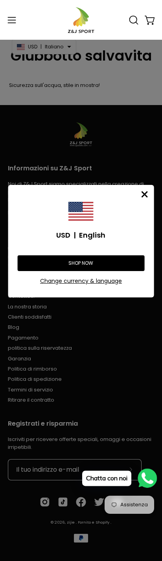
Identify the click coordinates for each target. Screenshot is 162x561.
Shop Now (80, 263)
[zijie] (81, 20)
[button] (132, 20)
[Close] (144, 194)
